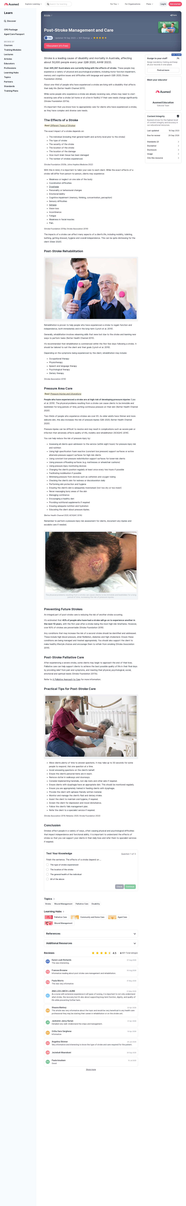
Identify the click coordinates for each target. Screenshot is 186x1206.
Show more (91, 1069)
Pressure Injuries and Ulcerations (65, 394)
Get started (175, 4)
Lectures (8, 54)
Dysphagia (54, 186)
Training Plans (11, 91)
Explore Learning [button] (32, 4)
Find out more (163, 70)
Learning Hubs (11, 72)
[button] (173, 15)
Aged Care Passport (14, 34)
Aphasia (52, 205)
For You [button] (113, 4)
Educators (9, 63)
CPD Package (11, 29)
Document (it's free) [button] (58, 46)
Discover (11, 21)
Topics (7, 77)
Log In (163, 4)
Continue (130, 887)
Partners (8, 81)
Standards (9, 86)
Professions (10, 68)
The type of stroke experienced (64, 865)
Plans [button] (148, 4)
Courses (8, 45)
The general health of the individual (65, 874)
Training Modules (12, 50)
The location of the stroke (61, 869)
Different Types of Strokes (62, 125)
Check (119, 887)
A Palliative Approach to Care (66, 679)
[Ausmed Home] (11, 4)
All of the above (57, 879)
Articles (8, 59)
